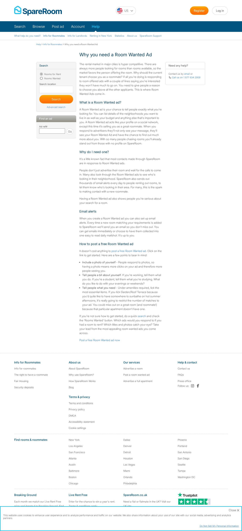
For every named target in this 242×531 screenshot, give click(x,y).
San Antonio (184, 452)
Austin (72, 464)
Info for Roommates (54, 35)
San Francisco (77, 452)
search (142, 316)
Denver (127, 445)
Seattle (181, 464)
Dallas (126, 439)
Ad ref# (43, 126)
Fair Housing (21, 381)
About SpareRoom (79, 368)
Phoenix (182, 439)
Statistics (119, 35)
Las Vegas (129, 464)
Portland (182, 445)
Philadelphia (130, 483)
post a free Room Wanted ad (128, 251)
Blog (71, 387)
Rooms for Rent (52, 74)
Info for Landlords (77, 35)
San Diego (183, 458)
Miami (126, 470)
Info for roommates (25, 368)
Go (70, 131)
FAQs (181, 374)
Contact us (184, 368)
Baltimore (74, 470)
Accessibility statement (82, 421)
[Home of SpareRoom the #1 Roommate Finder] (38, 10)
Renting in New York (101, 35)
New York (74, 439)
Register (199, 10)
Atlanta (73, 458)
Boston (73, 477)
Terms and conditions (81, 403)
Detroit (127, 452)
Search (20, 26)
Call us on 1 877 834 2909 (186, 77)
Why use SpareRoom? (81, 374)
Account (78, 26)
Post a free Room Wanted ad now (99, 340)
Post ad (58, 26)
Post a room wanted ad (136, 374)
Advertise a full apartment (137, 381)
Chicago (73, 483)
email (187, 73)
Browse (39, 26)
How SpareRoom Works (82, 381)
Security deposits (24, 387)
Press (184, 381)
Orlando (127, 477)
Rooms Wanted (52, 78)
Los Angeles (76, 445)
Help (96, 26)
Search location (47, 84)
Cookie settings (77, 427)
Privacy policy (77, 409)
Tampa (181, 470)
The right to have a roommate (31, 374)
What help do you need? (27, 35)
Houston (128, 458)
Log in (220, 10)
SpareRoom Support (151, 35)
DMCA (72, 415)
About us (132, 35)
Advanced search (56, 107)
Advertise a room (133, 368)
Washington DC (186, 477)
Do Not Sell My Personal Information (219, 525)
